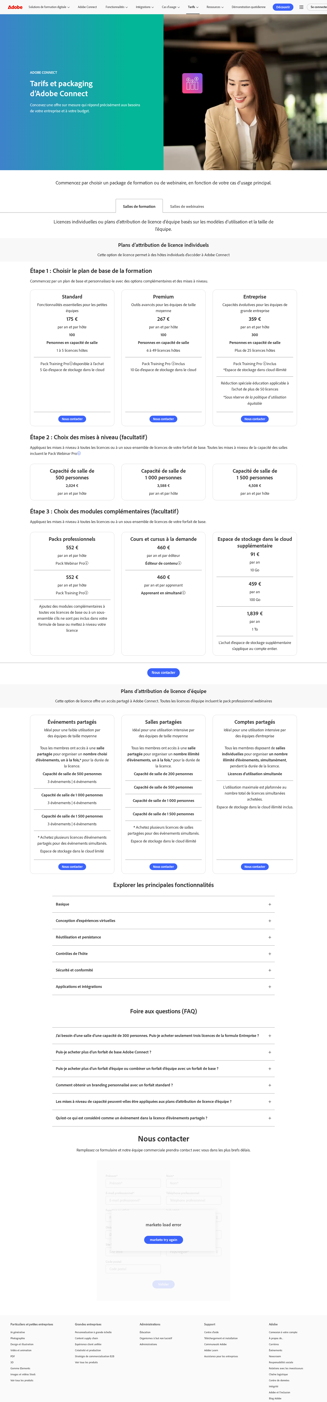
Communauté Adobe (215, 1344)
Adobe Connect (87, 7)
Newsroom (275, 1356)
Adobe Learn (211, 1350)
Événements (275, 1350)
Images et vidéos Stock (23, 1374)
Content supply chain (86, 1338)
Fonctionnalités (115, 7)
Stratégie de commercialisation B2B (94, 1356)
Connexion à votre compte (283, 1332)
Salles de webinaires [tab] (187, 206)
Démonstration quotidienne (249, 7)
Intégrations (143, 7)
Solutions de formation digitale (47, 7)
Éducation (145, 1332)
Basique (62, 904)
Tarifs (191, 7)
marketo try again (163, 1240)
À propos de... (276, 1338)
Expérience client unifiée (88, 1344)
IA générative (17, 1332)
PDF (12, 1356)
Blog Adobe (275, 1398)
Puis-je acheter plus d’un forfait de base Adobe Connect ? (103, 1052)
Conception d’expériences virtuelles (85, 920)
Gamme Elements (20, 1368)
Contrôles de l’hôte (72, 953)
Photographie (17, 1338)
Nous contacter (72, 419)
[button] (301, 7)
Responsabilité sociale (281, 1362)
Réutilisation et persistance (78, 937)
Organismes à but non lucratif (156, 1338)
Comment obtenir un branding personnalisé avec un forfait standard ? (114, 1085)
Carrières (274, 1344)
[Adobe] (15, 7)
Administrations (148, 1344)
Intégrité (273, 1386)
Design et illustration (21, 1344)
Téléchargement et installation (221, 1338)
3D (12, 1362)
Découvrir (283, 7)
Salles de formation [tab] (139, 206)
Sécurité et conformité (74, 970)
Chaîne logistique (278, 1374)
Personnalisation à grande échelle (93, 1332)
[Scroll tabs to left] (3, 206)
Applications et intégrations (79, 986)
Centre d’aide (211, 1332)
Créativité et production (88, 1350)
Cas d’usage (169, 7)
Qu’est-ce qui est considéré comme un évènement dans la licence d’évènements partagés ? (131, 1118)
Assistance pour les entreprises (221, 1356)
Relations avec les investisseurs (286, 1368)
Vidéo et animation (20, 1350)
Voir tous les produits (21, 1380)
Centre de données (279, 1380)
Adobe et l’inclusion (279, 1392)
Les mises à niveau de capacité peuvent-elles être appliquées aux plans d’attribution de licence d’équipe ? (144, 1101)
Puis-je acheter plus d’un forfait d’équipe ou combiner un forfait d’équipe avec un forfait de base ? (137, 1068)
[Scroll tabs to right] (323, 206)
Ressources (213, 7)
